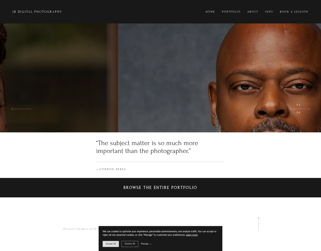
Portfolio (231, 11)
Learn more (192, 235)
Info (269, 11)
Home (210, 11)
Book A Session (294, 11)
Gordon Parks (111, 169)
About (252, 11)
